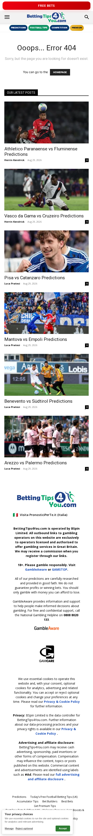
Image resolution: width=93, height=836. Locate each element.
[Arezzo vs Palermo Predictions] (46, 437)
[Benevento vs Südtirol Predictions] (46, 375)
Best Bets (67, 801)
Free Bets (46, 5)
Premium (77, 27)
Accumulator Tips (27, 801)
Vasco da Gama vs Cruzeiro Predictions (44, 215)
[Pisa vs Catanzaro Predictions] (46, 251)
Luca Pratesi (12, 283)
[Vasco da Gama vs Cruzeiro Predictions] (46, 190)
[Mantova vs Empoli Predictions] (46, 313)
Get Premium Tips (45, 806)
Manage (9, 828)
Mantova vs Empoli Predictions (35, 339)
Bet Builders (49, 801)
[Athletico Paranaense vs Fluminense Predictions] (46, 122)
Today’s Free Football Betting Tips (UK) (53, 797)
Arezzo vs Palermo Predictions (35, 462)
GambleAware (36, 569)
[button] (7, 17)
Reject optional (24, 828)
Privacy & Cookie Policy (62, 702)
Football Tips (38, 27)
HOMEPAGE (60, 72)
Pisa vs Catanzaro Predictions (34, 277)
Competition (59, 27)
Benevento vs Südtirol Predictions (38, 401)
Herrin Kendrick (14, 160)
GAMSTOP (59, 569)
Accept (63, 828)
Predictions (18, 27)
